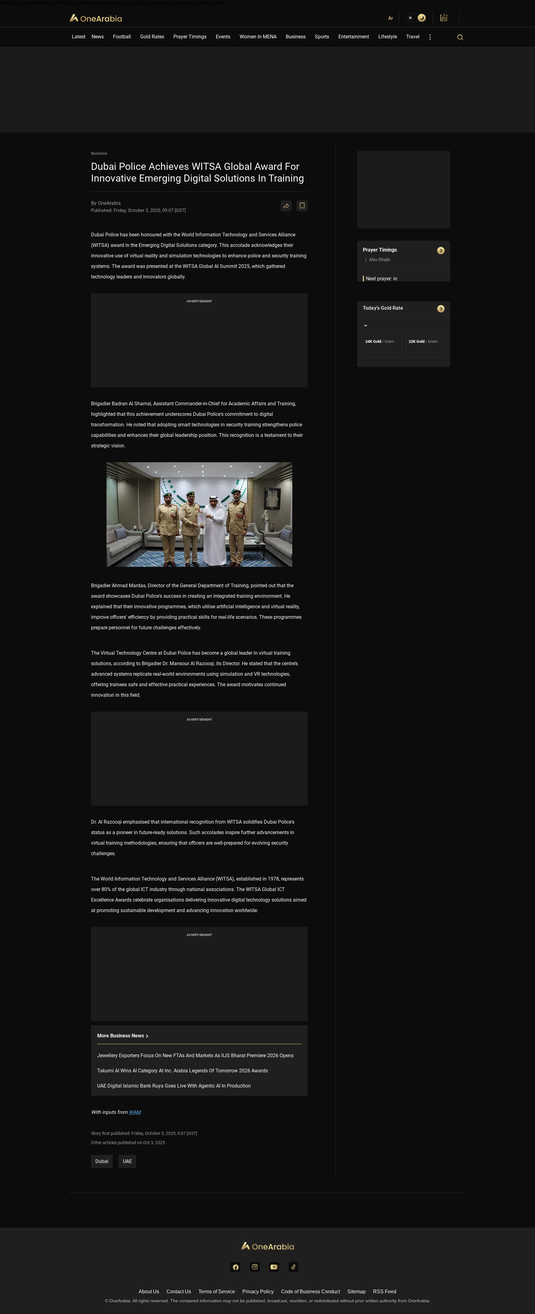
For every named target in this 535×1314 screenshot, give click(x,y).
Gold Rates (152, 37)
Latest (78, 37)
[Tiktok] (339, 230)
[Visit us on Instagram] (255, 1267)
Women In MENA (258, 37)
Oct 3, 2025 (154, 1142)
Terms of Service (216, 1291)
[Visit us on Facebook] (235, 1267)
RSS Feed (384, 1291)
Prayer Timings (190, 37)
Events (223, 37)
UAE (127, 1161)
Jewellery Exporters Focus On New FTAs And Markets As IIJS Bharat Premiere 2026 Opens (195, 1055)
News (98, 37)
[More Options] (430, 37)
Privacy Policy (258, 1291)
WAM (135, 1112)
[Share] (286, 205)
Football (122, 37)
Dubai (101, 1161)
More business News (121, 1036)
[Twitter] (295, 230)
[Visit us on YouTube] (274, 1267)
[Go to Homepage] (267, 1246)
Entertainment (353, 37)
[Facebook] (310, 230)
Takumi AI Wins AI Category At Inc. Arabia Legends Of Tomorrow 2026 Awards (182, 1071)
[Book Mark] (302, 205)
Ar (390, 18)
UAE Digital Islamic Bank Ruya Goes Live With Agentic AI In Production (174, 1086)
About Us (149, 1291)
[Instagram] (324, 230)
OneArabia (95, 21)
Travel (413, 37)
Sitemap (356, 1291)
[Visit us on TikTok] (293, 1267)
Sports (322, 37)
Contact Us (179, 1291)
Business (296, 37)
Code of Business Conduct (310, 1291)
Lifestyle (387, 37)
